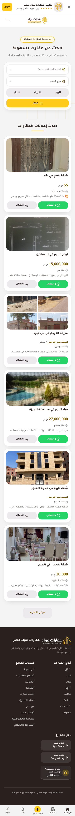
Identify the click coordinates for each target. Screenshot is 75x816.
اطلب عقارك (27, 694)
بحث (35, 103)
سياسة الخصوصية (23, 719)
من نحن (30, 706)
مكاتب (67, 694)
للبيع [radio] (58, 92)
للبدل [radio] (17, 92)
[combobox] (37, 69)
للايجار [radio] (37, 92)
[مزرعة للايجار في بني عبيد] (37, 330)
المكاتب (29, 682)
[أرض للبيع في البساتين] (37, 253)
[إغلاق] (69, 7)
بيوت (68, 682)
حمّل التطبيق (26, 700)
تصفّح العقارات (25, 676)
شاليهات (65, 706)
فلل (69, 676)
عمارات (66, 713)
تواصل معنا (27, 713)
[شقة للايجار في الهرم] (37, 563)
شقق (68, 669)
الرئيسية (29, 669)
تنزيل (7, 7)
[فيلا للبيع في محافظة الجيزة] (37, 408)
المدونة (30, 688)
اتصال (20, 205)
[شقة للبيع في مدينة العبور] (37, 485)
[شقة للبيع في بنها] (37, 174)
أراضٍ (68, 688)
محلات (67, 700)
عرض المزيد (37, 612)
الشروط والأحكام (24, 725)
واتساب (51, 205)
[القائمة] (8, 20)
